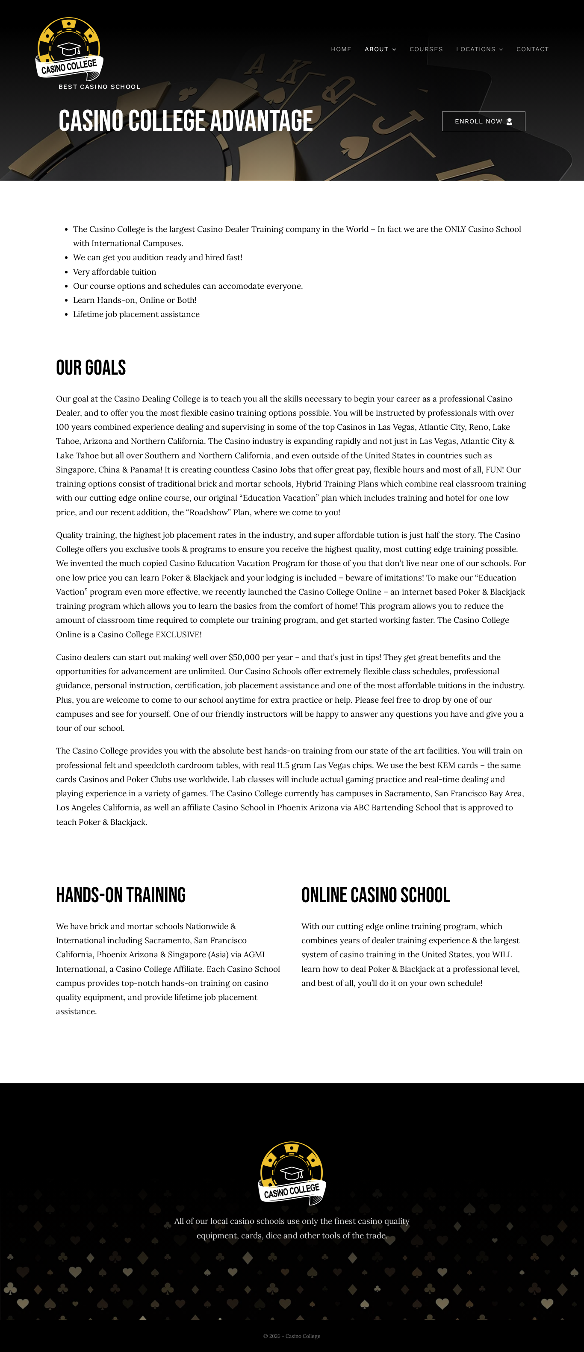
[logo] (69, 21)
